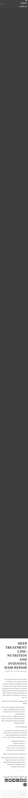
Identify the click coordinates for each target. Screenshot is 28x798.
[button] (2, 4)
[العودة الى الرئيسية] (23, 4)
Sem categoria (15, 671)
